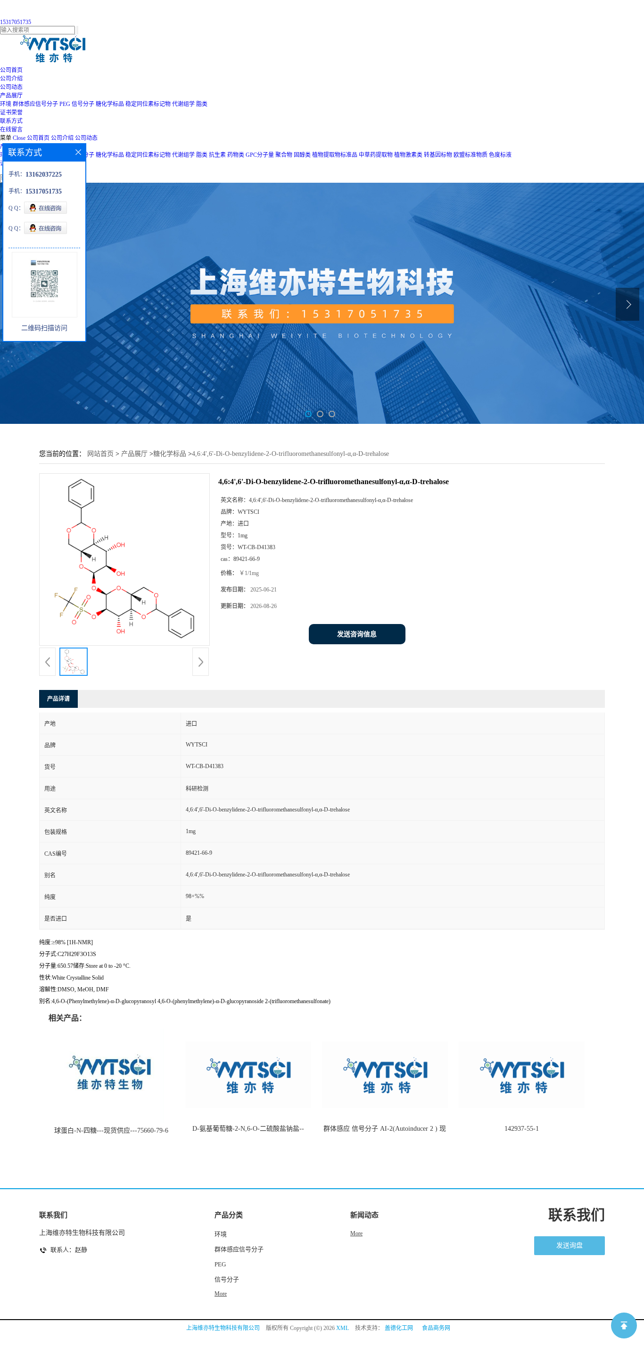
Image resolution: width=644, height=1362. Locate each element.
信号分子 (83, 104)
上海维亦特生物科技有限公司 (223, 1328)
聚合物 (283, 155)
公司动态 (86, 138)
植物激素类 (408, 155)
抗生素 (217, 155)
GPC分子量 (260, 155)
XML (342, 1328)
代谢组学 (183, 104)
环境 (5, 104)
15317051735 (15, 22)
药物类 (235, 155)
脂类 (201, 104)
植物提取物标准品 (334, 155)
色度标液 (500, 155)
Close (19, 138)
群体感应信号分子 (35, 104)
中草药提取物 (376, 155)
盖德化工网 (399, 1328)
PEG (64, 104)
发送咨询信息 (357, 634)
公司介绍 (62, 138)
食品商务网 (436, 1328)
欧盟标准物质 (470, 155)
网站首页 (100, 453)
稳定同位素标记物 (148, 104)
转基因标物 (438, 155)
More (221, 1293)
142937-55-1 (521, 1128)
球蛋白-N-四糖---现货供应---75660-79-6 (111, 1130)
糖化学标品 (110, 104)
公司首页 (38, 138)
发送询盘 (569, 1245)
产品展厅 (134, 453)
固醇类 (302, 155)
